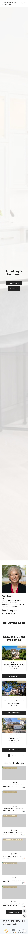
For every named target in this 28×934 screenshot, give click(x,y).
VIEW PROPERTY (14, 676)
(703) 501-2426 (13, 602)
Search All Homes (14, 912)
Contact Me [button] (14, 288)
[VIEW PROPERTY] (14, 673)
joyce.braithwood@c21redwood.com (12, 600)
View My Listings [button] (14, 283)
